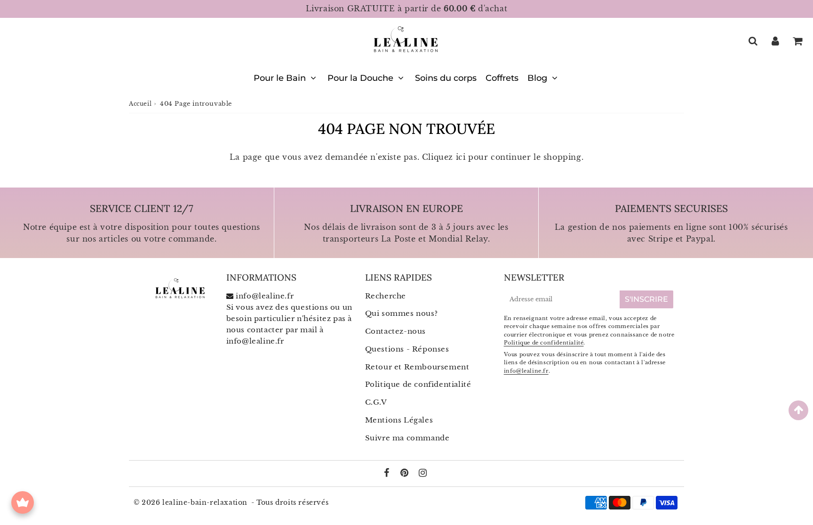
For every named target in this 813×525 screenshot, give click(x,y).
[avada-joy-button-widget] (22, 502)
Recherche (385, 295)
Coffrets (502, 78)
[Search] (753, 41)
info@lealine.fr (255, 341)
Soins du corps (446, 78)
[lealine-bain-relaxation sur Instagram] (423, 473)
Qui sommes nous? (401, 313)
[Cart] (797, 41)
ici (461, 157)
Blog (537, 78)
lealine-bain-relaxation (204, 502)
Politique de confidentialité (418, 384)
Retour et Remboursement (417, 366)
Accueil (140, 103)
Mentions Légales (399, 419)
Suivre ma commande (407, 437)
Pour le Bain (280, 78)
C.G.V (376, 402)
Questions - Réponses (407, 349)
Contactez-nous (395, 331)
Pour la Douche (360, 78)
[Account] (775, 41)
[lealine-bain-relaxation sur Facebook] (388, 473)
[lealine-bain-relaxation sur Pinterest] (405, 473)
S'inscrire (646, 299)
